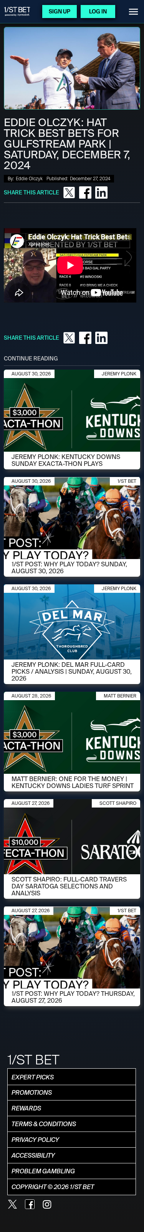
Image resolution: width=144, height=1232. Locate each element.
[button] (133, 11)
